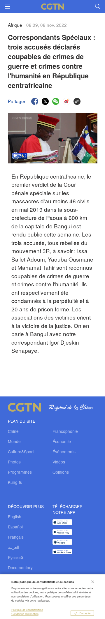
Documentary (20, 567)
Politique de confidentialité (27, 610)
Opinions (60, 472)
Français (16, 537)
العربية (13, 547)
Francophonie (65, 431)
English (14, 516)
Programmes (20, 472)
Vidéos (58, 462)
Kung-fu (15, 482)
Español (15, 527)
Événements (64, 451)
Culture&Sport (21, 451)
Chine (13, 431)
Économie (61, 441)
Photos (14, 462)
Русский (15, 557)
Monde (14, 441)
